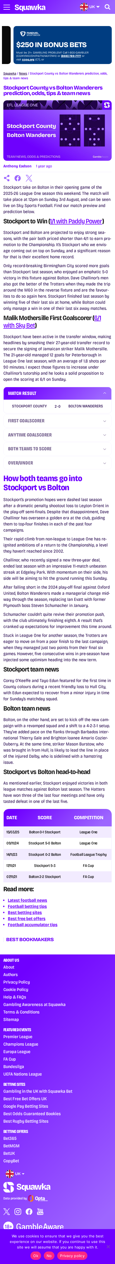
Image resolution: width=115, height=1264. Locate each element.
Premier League (17, 1036)
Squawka (9, 73)
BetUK (9, 1153)
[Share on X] (29, 178)
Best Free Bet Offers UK (25, 1098)
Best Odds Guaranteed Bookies (32, 1113)
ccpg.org (18, 59)
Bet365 (9, 1138)
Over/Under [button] (20, 463)
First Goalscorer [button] (26, 421)
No (49, 1255)
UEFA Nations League (22, 1074)
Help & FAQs (14, 997)
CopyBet (11, 1160)
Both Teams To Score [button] (30, 449)
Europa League (16, 1051)
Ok (35, 1255)
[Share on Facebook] (18, 178)
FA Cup (9, 1059)
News (23, 73)
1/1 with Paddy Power (76, 221)
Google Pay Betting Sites (25, 1106)
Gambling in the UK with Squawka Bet (37, 1091)
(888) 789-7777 (61, 56)
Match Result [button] (22, 393)
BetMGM (11, 1145)
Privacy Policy (16, 982)
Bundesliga (13, 1066)
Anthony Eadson (17, 166)
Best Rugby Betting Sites (26, 1121)
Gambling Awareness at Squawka (34, 1004)
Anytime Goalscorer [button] (30, 435)
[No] (108, 1246)
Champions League (20, 1044)
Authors (10, 974)
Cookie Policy (15, 989)
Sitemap (11, 1019)
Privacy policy (72, 1255)
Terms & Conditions (21, 1012)
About (8, 967)
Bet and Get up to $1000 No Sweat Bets (49, 41)
